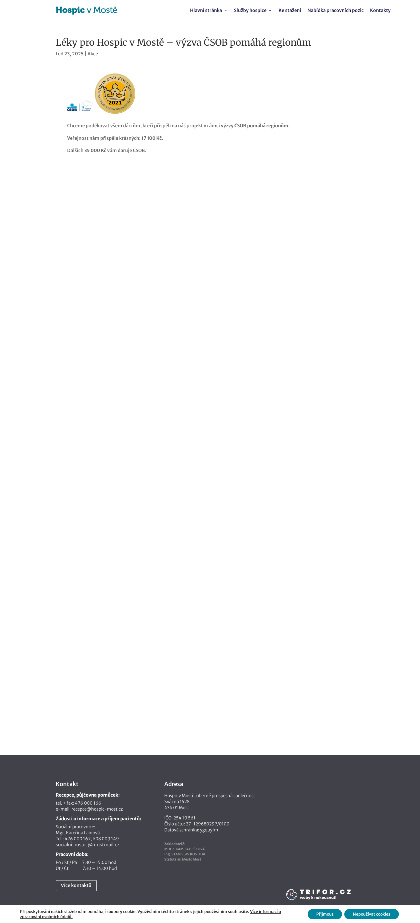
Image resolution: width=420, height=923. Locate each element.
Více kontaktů (76, 885)
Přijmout (324, 914)
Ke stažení (290, 10)
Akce (92, 53)
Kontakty (380, 10)
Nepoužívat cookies (371, 914)
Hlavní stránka (206, 10)
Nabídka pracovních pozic (335, 10)
